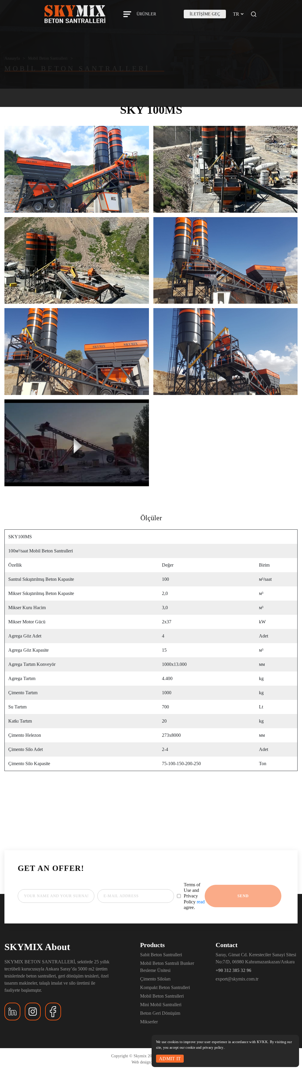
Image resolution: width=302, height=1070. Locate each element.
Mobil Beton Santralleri (162, 996)
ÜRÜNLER (146, 14)
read (201, 901)
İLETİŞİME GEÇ (205, 14)
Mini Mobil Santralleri (160, 1004)
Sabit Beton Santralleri (161, 954)
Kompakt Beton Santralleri (165, 987)
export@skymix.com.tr (237, 978)
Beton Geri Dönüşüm (160, 1013)
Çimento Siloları (155, 978)
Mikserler (149, 1021)
